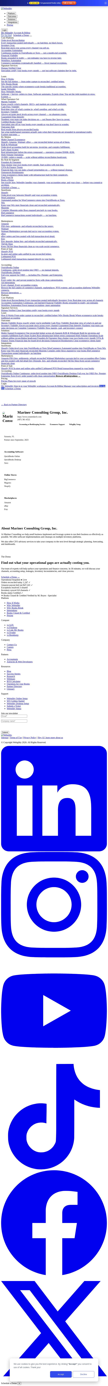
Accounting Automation (23, 303)
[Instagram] (54, 956)
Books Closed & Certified (18, 613)
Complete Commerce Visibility (50, 328)
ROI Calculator (13, 681)
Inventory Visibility (29, 325)
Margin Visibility (25, 323)
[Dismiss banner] (105, 3)
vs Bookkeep (12, 635)
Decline (83, 1374)
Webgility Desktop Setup (18, 703)
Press (9, 649)
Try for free (6, 35)
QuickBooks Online (29, 373)
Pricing (10, 25)
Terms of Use (16, 737)
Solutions (11, 19)
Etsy (48, 361)
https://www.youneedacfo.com (29, 417)
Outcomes (12, 16)
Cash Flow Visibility (76, 323)
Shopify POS (21, 368)
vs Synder (11, 632)
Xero (33, 376)
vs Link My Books (15, 630)
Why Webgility (13, 605)
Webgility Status (14, 708)
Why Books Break (15, 608)
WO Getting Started (15, 701)
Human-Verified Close (30, 310)
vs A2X (10, 625)
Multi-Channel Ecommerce (31, 333)
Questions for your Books (18, 684)
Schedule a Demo (21, 35)
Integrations (12, 22)
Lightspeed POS (68, 368)
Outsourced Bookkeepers (75, 340)
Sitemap (4, 737)
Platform (11, 13)
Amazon (23, 358)
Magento (62, 351)
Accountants (12, 659)
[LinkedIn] (54, 850)
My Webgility (23, 386)
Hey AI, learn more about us (50, 737)
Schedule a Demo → (10, 577)
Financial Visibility (71, 303)
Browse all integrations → (68, 376)
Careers (10, 647)
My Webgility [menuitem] (7, 33)
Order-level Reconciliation (29, 300)
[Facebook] (54, 1274)
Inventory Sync (81, 300)
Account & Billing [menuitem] (22, 33)
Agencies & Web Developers (20, 662)
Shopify (24, 348)
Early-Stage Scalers (47, 335)
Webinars (11, 679)
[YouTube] (54, 1062)
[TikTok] (54, 1168)
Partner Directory (14, 686)
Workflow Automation (30, 305)
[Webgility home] (6, 8)
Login (4, 30)
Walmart (70, 358)
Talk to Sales (67, 3)
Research (11, 676)
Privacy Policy (29, 737)
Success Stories (13, 674)
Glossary (11, 689)
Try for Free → (30, 577)
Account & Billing (73, 386)
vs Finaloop (12, 627)
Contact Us (12, 644)
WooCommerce (74, 348)
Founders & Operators (66, 338)
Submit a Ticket (14, 706)
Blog (9, 671)
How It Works (29, 315)
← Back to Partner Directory (14, 404)
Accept (61, 1374)
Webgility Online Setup (17, 698)
